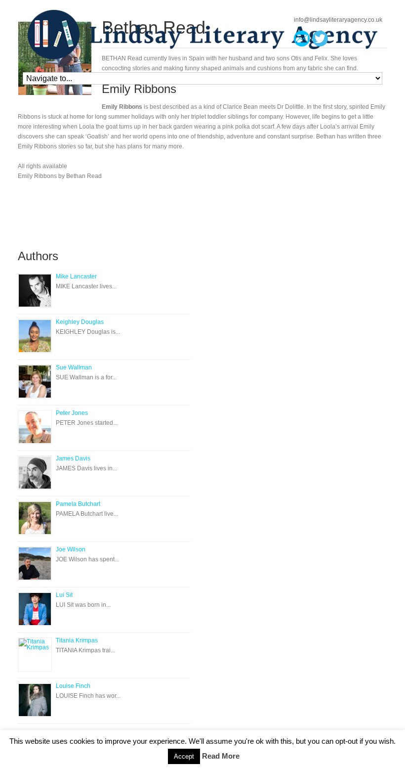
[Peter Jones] (35, 427)
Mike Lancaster (76, 276)
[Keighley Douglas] (35, 336)
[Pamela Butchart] (35, 518)
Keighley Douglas (80, 321)
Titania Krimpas (77, 640)
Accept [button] (184, 756)
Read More (221, 756)
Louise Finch (73, 685)
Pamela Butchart (78, 503)
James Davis (73, 458)
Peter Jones (72, 412)
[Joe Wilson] (35, 563)
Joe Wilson (70, 549)
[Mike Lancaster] (35, 290)
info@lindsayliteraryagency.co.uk (338, 19)
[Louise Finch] (35, 700)
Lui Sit (64, 594)
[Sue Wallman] (35, 381)
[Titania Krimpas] (35, 654)
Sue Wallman (74, 367)
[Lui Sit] (35, 609)
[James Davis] (35, 472)
